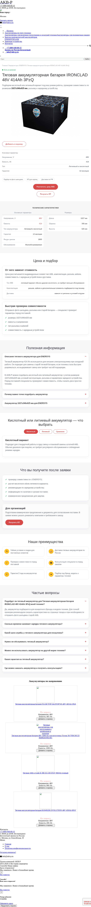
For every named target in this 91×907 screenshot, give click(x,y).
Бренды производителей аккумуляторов (21, 37)
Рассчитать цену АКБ (46, 187)
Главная (8, 844)
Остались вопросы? (8, 852)
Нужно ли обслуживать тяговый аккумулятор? (27, 642)
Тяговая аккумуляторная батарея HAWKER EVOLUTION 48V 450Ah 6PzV (45, 810)
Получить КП (45, 194)
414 (40, 224)
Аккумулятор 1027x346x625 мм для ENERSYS (26, 403)
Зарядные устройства (13, 41)
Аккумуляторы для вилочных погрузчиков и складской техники (31, 35)
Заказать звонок (6, 20)
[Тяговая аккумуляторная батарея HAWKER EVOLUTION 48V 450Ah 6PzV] (45, 801)
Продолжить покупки (8, 906)
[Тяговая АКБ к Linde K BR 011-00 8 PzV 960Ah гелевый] (45, 764)
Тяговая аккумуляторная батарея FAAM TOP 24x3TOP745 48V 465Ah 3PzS (45, 704)
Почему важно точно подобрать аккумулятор (26, 394)
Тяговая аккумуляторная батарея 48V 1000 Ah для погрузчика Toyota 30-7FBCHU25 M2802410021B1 (46, 737)
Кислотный (31, 431)
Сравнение (60, 431)
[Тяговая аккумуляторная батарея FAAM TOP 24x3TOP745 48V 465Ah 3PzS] (45, 695)
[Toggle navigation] (1, 27)
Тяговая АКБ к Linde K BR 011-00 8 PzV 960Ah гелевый (45, 773)
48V (40, 218)
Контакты (9, 44)
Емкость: (42, 717)
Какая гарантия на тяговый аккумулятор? (24, 659)
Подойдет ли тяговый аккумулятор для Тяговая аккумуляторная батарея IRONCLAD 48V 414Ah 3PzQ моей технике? (39, 602)
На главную (5, 875)
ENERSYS (9, 39)
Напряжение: (43, 714)
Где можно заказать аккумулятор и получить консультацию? (33, 668)
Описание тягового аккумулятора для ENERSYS (27, 357)
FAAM (16, 39)
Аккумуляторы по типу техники (18, 33)
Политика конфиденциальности (18, 848)
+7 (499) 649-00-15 (7, 6)
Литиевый (46, 431)
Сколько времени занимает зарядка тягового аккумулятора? (33, 624)
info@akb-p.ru (7, 23)
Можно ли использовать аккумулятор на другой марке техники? (35, 651)
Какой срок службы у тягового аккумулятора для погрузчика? (34, 633)
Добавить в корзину (14, 144)
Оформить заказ (6, 903)
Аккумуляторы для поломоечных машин (73, 35)
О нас (7, 846)
